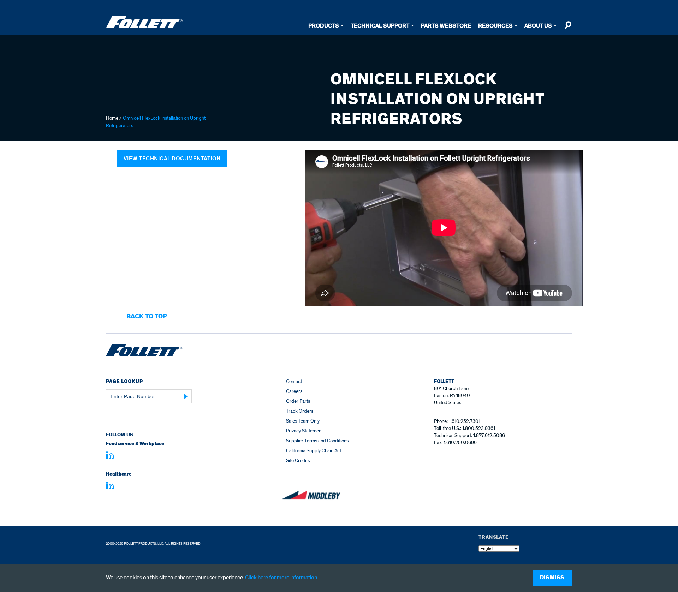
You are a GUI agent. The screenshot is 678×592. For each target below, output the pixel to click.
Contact (294, 381)
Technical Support (380, 25)
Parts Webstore (446, 25)
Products (323, 25)
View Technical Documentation (172, 158)
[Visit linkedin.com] (110, 456)
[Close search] (568, 28)
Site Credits (298, 461)
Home (112, 118)
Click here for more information (281, 577)
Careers (294, 391)
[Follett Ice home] (144, 351)
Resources (495, 25)
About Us (538, 25)
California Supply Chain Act (313, 451)
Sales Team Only (303, 421)
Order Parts (298, 401)
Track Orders (299, 411)
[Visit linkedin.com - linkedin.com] (110, 486)
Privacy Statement (304, 431)
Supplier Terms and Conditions (317, 441)
